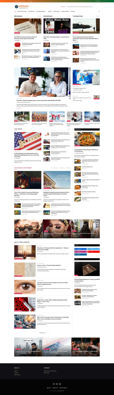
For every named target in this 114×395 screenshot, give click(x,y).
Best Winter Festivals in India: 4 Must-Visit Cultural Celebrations (39, 124)
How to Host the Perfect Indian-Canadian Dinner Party (85, 352)
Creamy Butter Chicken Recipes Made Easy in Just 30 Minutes (86, 150)
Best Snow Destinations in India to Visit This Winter (92, 124)
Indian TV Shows (68, 167)
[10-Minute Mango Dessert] (77, 168)
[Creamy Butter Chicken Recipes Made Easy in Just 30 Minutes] (87, 139)
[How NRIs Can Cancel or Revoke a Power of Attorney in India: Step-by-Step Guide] (27, 26)
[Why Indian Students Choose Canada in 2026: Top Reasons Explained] (46, 159)
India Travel (87, 121)
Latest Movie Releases (40, 11)
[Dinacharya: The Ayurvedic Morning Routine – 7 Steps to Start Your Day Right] (25, 252)
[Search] (99, 11)
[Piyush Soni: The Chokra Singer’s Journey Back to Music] (57, 26)
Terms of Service (17, 374)
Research (73, 11)
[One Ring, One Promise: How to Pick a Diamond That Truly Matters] (77, 291)
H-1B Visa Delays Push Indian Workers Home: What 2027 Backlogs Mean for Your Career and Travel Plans (26, 155)
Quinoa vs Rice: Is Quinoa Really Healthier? (49, 265)
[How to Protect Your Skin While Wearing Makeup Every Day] (28, 228)
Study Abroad (18, 129)
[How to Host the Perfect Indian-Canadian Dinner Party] (85, 347)
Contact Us (16, 372)
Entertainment (31, 11)
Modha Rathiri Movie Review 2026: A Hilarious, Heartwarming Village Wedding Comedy (31, 212)
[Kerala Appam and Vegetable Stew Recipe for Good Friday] (97, 97)
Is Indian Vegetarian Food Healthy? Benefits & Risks (91, 180)
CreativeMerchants (60, 390)
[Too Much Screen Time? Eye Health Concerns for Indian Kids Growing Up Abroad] (25, 287)
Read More (19, 108)
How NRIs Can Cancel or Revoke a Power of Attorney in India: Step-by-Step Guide (25, 37)
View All (39, 16)
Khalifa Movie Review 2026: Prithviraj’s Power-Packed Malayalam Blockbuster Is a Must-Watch (61, 204)
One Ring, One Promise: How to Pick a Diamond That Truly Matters (89, 290)
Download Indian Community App (20, 1)
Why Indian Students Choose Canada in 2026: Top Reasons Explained (60, 158)
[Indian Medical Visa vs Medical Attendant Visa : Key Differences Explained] (17, 45)
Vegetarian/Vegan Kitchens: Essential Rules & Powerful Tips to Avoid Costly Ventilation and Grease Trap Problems (91, 303)
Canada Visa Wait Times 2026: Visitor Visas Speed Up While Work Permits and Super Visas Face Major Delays (60, 134)
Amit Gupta (47, 40)
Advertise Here (29, 1)
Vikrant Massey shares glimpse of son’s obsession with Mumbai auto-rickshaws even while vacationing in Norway (60, 58)
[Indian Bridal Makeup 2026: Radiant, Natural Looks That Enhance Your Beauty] (57, 228)
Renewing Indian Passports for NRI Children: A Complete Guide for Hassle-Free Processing (31, 50)
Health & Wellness (65, 11)
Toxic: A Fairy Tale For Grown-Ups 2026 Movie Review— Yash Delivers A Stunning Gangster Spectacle (26, 194)
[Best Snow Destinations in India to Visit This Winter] (92, 117)
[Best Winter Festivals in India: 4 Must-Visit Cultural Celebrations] (39, 117)
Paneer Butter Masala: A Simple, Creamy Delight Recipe (90, 186)
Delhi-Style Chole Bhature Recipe (88, 191)
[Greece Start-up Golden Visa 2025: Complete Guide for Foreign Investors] (57, 347)
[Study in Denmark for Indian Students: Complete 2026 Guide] (46, 153)
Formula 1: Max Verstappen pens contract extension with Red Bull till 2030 (39, 100)
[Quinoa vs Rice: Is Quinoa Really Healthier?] (25, 270)
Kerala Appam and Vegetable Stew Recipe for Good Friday (82, 98)
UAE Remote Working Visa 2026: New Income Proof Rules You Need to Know (60, 140)
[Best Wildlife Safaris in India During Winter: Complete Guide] (22, 117)
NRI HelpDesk (17, 32)
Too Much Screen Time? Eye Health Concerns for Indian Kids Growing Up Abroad (52, 283)
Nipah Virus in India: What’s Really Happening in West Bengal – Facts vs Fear (52, 300)
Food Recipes (96, 98)
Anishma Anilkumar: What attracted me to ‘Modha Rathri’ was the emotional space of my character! (60, 51)
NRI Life (50, 11)
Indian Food (78, 129)
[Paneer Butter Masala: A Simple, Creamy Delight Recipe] (77, 187)
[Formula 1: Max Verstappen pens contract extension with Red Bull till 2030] (42, 83)
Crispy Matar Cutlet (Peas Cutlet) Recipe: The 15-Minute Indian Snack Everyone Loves (90, 161)
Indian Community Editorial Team (24, 102)
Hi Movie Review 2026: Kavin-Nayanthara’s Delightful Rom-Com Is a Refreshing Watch (80, 6)
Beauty (17, 231)
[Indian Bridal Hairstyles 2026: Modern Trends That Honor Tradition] (85, 228)
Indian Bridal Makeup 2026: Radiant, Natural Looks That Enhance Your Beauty (57, 234)
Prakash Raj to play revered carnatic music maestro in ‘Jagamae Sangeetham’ (59, 44)
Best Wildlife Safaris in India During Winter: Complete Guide (21, 124)
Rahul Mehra (17, 40)
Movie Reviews (76, 32)
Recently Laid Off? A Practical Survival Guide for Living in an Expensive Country (28, 352)
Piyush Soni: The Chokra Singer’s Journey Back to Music (56, 37)
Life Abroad (18, 349)
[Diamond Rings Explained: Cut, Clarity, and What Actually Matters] (87, 269)
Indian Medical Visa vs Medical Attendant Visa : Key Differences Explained (31, 44)
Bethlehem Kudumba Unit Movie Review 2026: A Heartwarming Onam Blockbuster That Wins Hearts (56, 194)
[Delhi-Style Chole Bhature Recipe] (77, 193)
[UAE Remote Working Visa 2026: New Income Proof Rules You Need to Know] (46, 141)
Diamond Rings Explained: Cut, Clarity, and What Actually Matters (87, 280)
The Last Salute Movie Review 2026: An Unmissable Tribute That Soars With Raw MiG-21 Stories (85, 38)
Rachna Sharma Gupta (78, 89)
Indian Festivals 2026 (22, 11)
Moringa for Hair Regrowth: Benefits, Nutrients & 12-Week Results (89, 296)
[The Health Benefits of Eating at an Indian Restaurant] (77, 199)
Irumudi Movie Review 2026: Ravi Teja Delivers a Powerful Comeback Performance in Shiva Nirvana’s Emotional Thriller (31, 205)
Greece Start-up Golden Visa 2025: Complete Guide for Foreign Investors (56, 352)
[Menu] (15, 11)
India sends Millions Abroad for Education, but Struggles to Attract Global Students (60, 146)
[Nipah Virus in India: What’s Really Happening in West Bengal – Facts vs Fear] (25, 304)
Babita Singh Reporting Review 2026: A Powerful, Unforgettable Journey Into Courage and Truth (89, 60)
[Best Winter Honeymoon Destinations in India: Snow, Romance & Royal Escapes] (74, 117)
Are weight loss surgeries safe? (79, 88)
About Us (16, 370)
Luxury (76, 275)
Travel (16, 121)
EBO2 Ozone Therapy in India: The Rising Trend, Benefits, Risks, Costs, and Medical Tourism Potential (53, 318)
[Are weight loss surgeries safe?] (86, 77)
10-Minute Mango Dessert (87, 166)
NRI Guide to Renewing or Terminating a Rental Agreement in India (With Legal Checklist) (31, 56)
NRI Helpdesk (18, 16)
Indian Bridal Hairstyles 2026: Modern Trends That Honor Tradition (84, 234)
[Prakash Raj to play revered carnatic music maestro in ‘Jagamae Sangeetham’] (46, 45)
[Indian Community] (21, 7)
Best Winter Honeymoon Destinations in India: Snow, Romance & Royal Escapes (74, 124)
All (51, 167)
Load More (41, 332)
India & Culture (56, 11)
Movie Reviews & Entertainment (23, 168)
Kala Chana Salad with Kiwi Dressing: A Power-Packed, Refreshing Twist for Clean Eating (90, 174)
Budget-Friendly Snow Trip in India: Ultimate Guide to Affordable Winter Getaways (56, 124)
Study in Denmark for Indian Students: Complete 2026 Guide (59, 152)
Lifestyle (46, 231)
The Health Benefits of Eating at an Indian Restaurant (90, 198)
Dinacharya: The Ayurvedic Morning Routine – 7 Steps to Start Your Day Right (53, 248)
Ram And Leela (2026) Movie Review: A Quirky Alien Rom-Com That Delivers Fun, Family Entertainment (60, 212)
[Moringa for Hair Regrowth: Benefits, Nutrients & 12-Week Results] (77, 297)
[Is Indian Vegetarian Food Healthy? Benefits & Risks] (77, 181)
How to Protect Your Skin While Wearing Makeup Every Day (27, 234)
